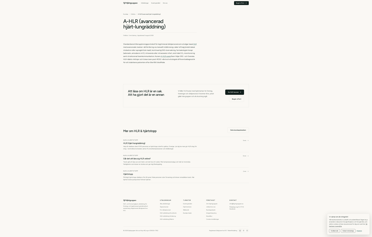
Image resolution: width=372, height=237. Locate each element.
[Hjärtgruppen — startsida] (130, 3)
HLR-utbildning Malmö (167, 219)
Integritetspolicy (211, 213)
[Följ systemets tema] (240, 230)
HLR (195, 44)
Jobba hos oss (210, 207)
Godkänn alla (334, 231)
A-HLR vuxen (166, 56)
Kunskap (125, 14)
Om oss (165, 3)
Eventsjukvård (155, 3)
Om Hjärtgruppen (211, 204)
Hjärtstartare (187, 207)
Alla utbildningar (165, 204)
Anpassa (359, 231)
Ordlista (133, 14)
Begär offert (240, 3)
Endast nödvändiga (348, 231)
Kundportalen (187, 213)
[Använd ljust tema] (243, 230)
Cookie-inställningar (212, 219)
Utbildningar (145, 3)
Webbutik (186, 210)
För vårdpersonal (165, 210)
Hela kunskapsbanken (238, 130)
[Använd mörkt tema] (247, 230)
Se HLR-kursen (233, 92)
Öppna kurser (164, 207)
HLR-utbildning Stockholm (168, 213)
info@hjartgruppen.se (236, 204)
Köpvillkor (209, 216)
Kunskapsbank (210, 210)
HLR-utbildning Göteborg (168, 216)
